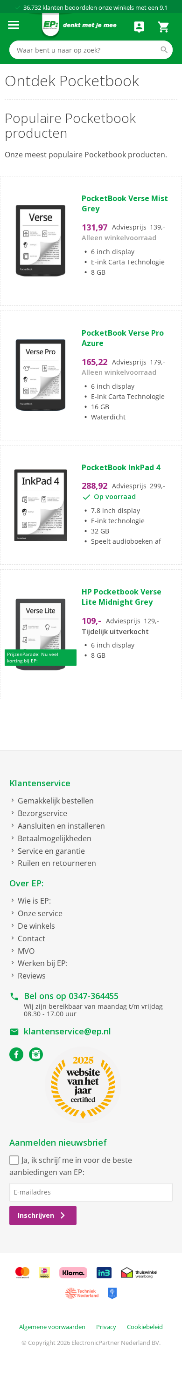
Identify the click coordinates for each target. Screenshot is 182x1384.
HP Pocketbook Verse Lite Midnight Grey (121, 597)
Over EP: (26, 883)
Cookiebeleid (145, 1327)
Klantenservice (39, 783)
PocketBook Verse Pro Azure (123, 338)
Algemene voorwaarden (52, 1327)
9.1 (164, 7)
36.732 (32, 7)
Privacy (106, 1327)
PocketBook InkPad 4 (121, 467)
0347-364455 (94, 995)
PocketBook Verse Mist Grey (125, 203)
